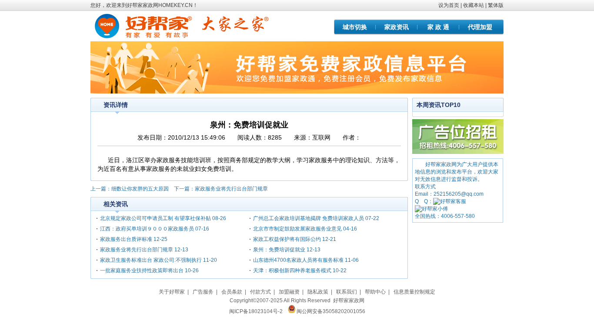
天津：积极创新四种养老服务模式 (292, 270)
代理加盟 (480, 26)
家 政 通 (438, 26)
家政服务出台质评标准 (126, 239)
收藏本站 (473, 5)
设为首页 (448, 5)
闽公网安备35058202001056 (331, 311)
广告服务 (203, 292)
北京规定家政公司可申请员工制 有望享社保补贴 (155, 218)
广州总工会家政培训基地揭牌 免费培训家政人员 (308, 218)
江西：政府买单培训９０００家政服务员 (147, 229)
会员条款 (231, 292)
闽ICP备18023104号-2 (256, 311)
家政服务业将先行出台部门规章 (231, 189)
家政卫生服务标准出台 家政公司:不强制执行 (151, 260)
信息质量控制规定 (414, 292)
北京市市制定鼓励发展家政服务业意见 (297, 229)
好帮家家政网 (348, 300)
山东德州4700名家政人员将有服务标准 (298, 260)
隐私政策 (317, 292)
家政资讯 (396, 26)
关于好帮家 (172, 292)
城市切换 (355, 26)
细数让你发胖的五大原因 (140, 189)
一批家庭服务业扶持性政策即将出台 (142, 270)
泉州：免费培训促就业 (279, 250)
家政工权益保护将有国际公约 (287, 239)
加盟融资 (289, 292)
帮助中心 (375, 292)
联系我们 (346, 292)
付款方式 (260, 292)
